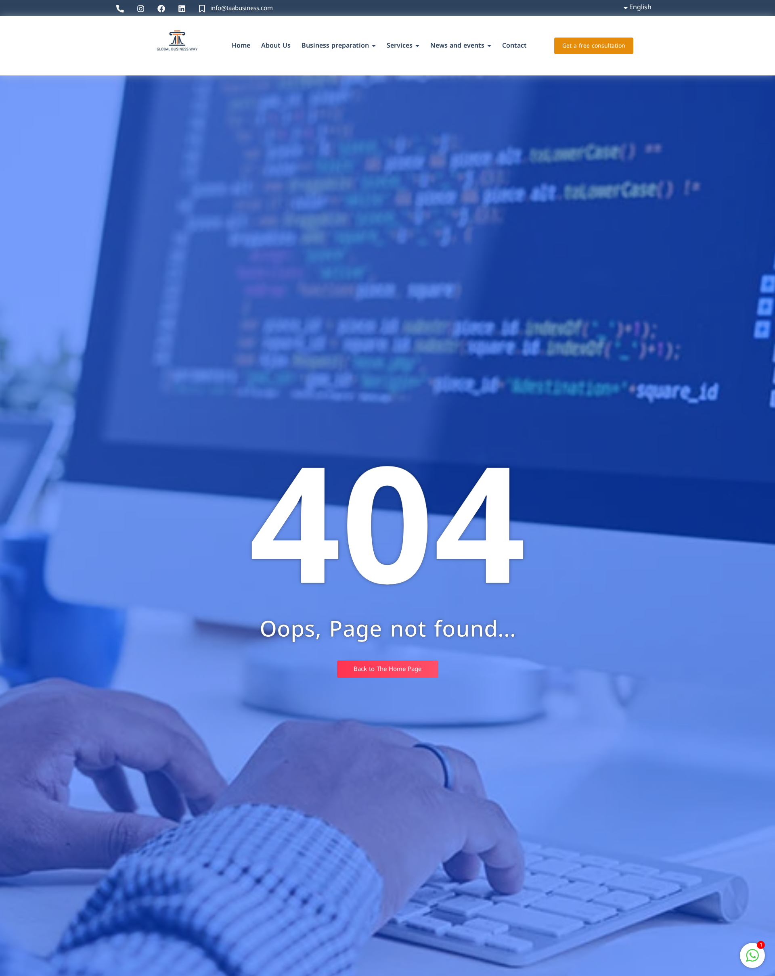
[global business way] (176, 44)
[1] (752, 959)
